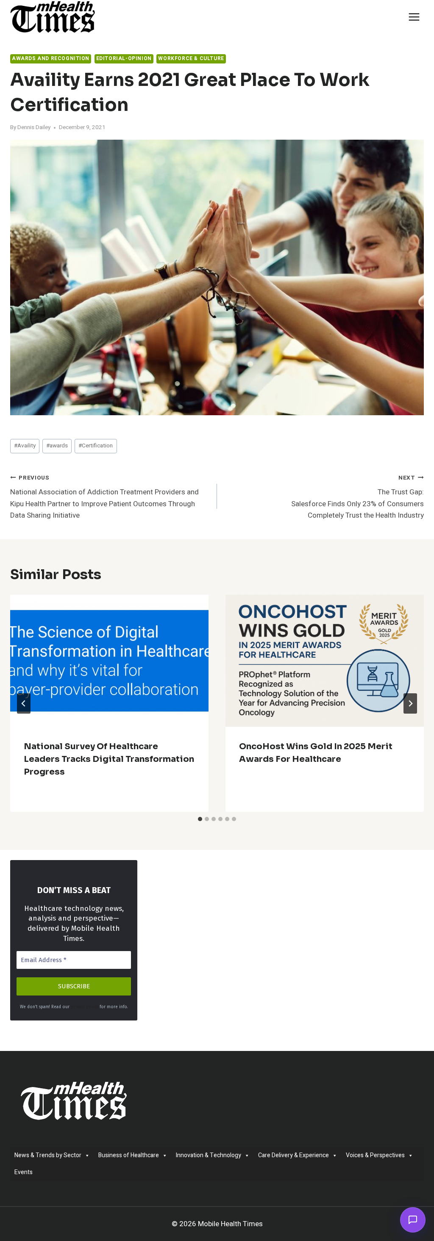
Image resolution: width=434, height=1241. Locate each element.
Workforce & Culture (191, 58)
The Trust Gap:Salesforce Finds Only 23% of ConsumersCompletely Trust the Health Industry (357, 497)
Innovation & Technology (208, 1155)
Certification (95, 445)
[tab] (200, 819)
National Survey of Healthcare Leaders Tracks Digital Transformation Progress (109, 759)
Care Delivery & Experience (293, 1155)
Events (23, 1172)
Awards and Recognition (50, 58)
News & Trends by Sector (47, 1155)
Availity (25, 445)
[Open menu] (414, 16)
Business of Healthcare (128, 1155)
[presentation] (109, 661)
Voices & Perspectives (375, 1155)
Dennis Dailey (33, 127)
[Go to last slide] (24, 703)
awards (57, 445)
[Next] (410, 703)
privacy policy (84, 1006)
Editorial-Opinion (124, 58)
